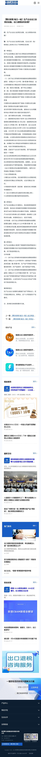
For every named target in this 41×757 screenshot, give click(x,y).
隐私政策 (31, 753)
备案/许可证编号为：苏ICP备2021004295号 (20, 753)
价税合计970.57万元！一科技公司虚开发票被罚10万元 (20, 426)
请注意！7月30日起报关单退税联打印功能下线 (20, 639)
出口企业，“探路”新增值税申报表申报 (17, 571)
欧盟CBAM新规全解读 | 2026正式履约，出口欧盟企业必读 (22, 589)
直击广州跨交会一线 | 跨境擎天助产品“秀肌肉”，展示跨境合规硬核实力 (19, 510)
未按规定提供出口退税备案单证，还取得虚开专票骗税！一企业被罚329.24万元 (23, 389)
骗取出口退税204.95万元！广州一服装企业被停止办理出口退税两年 (20, 437)
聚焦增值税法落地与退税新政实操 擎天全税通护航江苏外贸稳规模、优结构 (23, 460)
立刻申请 (34, 688)
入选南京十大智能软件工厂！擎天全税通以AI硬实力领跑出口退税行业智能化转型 (20, 499)
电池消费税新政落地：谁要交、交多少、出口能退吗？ (20, 629)
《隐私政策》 (32, 693)
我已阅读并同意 (22, 693)
